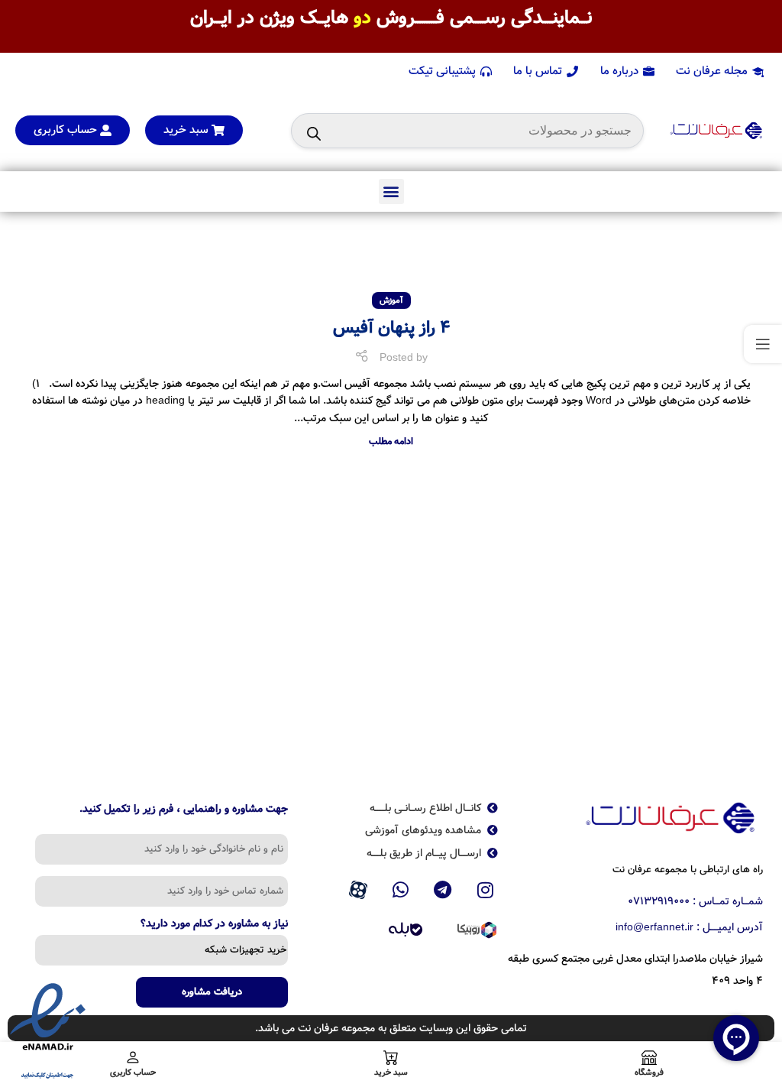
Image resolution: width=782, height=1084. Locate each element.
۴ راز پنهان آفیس (391, 328)
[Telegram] (443, 890)
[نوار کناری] (763, 344)
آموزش (391, 300)
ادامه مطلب (391, 441)
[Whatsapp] (400, 890)
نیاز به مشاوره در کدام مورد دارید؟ (214, 925)
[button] (391, 191)
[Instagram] (486, 890)
